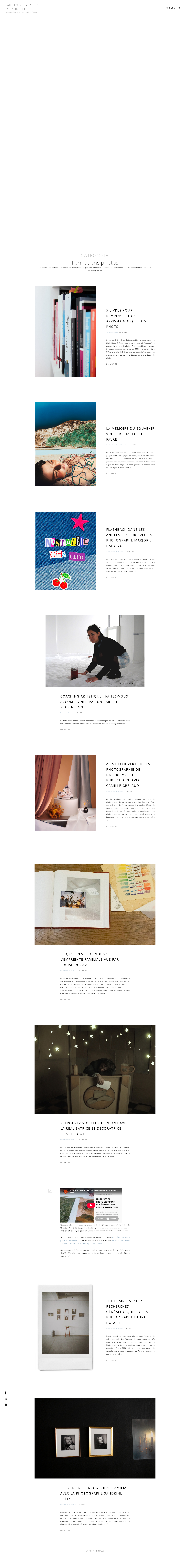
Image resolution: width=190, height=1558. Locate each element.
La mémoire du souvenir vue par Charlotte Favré (130, 434)
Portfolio (170, 7)
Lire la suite (111, 364)
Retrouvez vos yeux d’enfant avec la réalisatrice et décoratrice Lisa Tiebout (94, 1128)
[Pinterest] (6, 1398)
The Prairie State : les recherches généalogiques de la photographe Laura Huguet (128, 1312)
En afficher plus (95, 1550)
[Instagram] (6, 1404)
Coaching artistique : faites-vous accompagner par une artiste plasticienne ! (94, 701)
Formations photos (112, 332)
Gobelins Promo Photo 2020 (114, 445)
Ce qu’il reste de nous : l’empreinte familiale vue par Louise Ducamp (89, 959)
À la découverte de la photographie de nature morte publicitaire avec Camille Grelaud (128, 775)
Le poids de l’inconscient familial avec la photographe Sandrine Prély (94, 1493)
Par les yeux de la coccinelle (21, 7)
